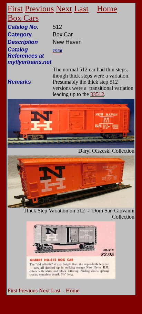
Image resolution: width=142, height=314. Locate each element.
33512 (97, 94)
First (15, 8)
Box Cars (23, 17)
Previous (39, 8)
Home (107, 8)
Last (81, 8)
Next (64, 8)
